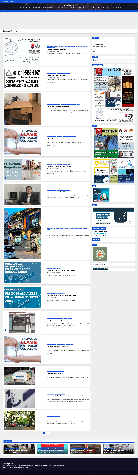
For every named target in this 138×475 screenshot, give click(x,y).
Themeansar (23, 472)
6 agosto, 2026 (51, 77)
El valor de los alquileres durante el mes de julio (61, 270)
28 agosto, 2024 (52, 272)
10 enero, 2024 (51, 348)
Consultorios (63, 104)
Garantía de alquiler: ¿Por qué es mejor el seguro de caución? (65, 396)
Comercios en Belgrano (69, 46)
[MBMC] (113, 155)
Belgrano (53, 46)
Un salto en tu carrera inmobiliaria (57, 192)
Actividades (7, 448)
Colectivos (86, 448)
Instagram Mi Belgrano (85, 472)
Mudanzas (86, 46)
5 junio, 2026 (51, 140)
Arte (14, 448)
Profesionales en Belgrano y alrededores (51, 450)
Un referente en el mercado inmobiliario (59, 232)
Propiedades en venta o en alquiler (57, 346)
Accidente (73, 448)
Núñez (113, 448)
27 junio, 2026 (51, 108)
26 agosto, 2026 (42, 452)
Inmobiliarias (81, 46)
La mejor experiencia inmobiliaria (56, 49)
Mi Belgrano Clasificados (111, 472)
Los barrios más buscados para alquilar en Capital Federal (64, 418)
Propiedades (50, 47)
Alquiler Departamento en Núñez (57, 138)
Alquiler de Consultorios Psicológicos (58, 106)
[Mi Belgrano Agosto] (113, 94)
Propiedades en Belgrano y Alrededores (59, 166)
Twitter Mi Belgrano (120, 472)
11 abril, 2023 (51, 375)
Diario (8, 11)
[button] (134, 11)
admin (58, 51)
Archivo (47, 11)
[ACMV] (100, 254)
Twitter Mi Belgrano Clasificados (129, 472)
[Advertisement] (69, 20)
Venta (54, 47)
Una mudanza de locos (54, 373)
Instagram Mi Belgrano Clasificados (96, 472)
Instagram (15, 11)
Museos (17, 448)
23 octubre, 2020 (52, 420)
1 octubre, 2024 (51, 233)
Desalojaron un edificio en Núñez (114, 450)
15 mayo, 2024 (51, 297)
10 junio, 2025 (51, 168)
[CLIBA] (113, 216)
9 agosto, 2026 (51, 51)
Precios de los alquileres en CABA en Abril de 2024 (61, 295)
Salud (78, 104)
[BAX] (101, 195)
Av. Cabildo (81, 448)
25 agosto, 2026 (75, 452)
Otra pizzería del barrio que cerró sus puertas (60, 320)
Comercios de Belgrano (68, 228)
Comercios (63, 46)
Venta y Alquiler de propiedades (56, 75)
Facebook (104, 472)
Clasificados (23, 11)
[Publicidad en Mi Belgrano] (101, 233)
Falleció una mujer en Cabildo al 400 (82, 450)
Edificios (109, 448)
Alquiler (49, 46)
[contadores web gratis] (100, 269)
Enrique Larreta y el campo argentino (16, 450)
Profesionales (69, 104)
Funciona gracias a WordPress (8, 472)
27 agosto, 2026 (9, 452)
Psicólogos (74, 104)
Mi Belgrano (69, 5)
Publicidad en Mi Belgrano (35, 11)
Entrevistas (76, 46)
